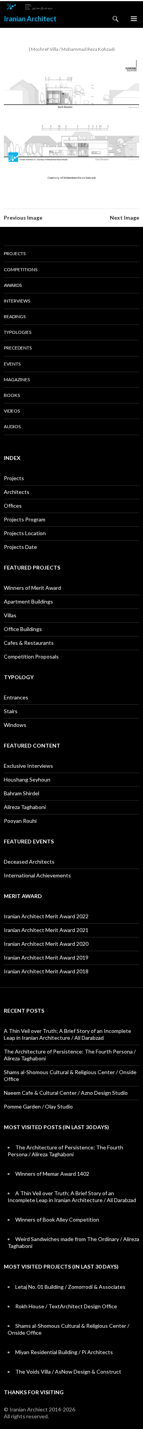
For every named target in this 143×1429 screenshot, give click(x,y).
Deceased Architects (29, 861)
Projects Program (24, 519)
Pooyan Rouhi (20, 820)
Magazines (17, 379)
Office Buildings (23, 629)
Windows (15, 725)
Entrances (16, 697)
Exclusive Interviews (28, 765)
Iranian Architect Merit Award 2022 (46, 916)
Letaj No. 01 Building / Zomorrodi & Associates (70, 1286)
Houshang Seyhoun (27, 779)
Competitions (20, 269)
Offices (13, 505)
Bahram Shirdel (21, 793)
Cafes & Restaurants (29, 642)
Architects (16, 492)
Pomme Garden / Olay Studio (38, 1106)
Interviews (17, 301)
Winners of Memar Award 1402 (52, 1173)
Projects (15, 253)
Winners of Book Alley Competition (57, 1219)
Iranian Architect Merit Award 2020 (46, 943)
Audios (12, 426)
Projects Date (20, 547)
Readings (15, 316)
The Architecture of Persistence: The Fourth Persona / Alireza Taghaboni (65, 1150)
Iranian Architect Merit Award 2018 (46, 971)
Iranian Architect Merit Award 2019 (46, 957)
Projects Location (25, 533)
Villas (10, 615)
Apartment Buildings (28, 601)
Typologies (17, 332)
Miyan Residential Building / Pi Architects (64, 1352)
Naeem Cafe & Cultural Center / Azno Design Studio (66, 1092)
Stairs (11, 711)
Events (12, 364)
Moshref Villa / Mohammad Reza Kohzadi (73, 49)
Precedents (18, 348)
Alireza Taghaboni (25, 807)
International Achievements (37, 875)
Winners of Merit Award (32, 587)
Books (12, 395)
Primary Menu (134, 19)
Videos (12, 411)
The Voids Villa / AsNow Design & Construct (68, 1371)
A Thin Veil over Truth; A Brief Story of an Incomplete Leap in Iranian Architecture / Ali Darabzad (67, 1034)
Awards (13, 285)
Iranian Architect (30, 19)
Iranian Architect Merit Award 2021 (46, 930)
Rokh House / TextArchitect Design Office (66, 1306)
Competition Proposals (31, 656)
